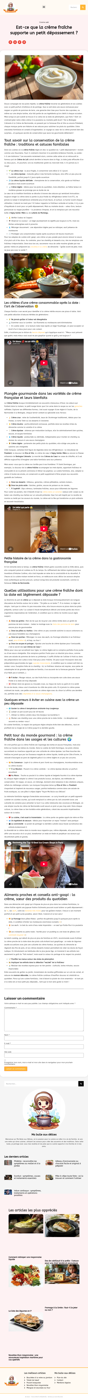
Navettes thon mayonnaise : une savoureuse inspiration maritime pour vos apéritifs (26, 1357)
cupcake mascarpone (41, 663)
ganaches (78, 406)
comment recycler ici (17, 935)
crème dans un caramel (52, 492)
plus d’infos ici (19, 640)
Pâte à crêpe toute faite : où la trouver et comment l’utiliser (69, 1177)
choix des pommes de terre (64, 624)
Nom (7, 1035)
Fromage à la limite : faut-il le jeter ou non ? (61, 1308)
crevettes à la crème (38, 247)
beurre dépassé (38, 332)
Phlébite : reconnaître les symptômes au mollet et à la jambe (27, 1163)
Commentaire (10, 1008)
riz (7, 911)
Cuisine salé (44, 22)
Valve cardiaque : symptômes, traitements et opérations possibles (27, 1192)
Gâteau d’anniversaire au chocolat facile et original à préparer (68, 1163)
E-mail (7, 1043)
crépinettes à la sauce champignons (37, 694)
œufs (14, 911)
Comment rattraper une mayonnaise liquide (25, 1258)
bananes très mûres (33, 911)
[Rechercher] (83, 7)
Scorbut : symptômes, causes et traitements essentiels (27, 1177)
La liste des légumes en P (20, 1311)
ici (60, 922)
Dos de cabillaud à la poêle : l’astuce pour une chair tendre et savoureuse (62, 1262)
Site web (7, 1052)
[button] (44, 7)
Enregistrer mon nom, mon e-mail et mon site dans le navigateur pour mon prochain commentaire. (38, 1063)
